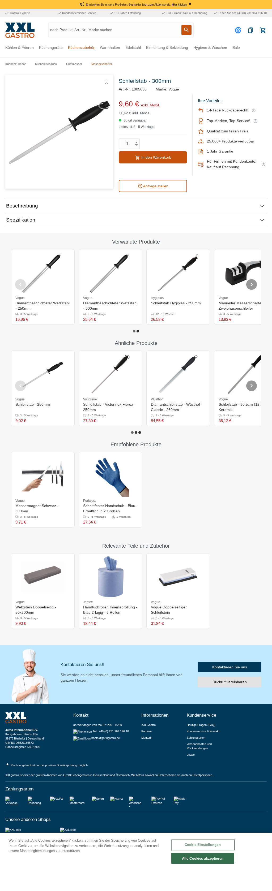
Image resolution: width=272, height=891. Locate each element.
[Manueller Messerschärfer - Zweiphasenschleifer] (246, 273)
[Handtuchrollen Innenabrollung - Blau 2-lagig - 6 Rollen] (110, 577)
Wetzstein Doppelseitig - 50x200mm (35, 610)
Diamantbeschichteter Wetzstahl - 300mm (110, 305)
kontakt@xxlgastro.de (105, 737)
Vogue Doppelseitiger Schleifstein (169, 610)
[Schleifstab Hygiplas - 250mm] (178, 273)
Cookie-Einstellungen (203, 845)
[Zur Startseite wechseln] (20, 30)
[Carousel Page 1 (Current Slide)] (134, 331)
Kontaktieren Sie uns (229, 667)
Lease (191, 754)
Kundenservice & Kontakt (203, 731)
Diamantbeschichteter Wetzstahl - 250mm (42, 305)
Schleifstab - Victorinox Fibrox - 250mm (109, 407)
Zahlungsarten (196, 737)
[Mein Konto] (238, 30)
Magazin (146, 737)
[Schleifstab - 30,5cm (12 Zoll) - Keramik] (246, 374)
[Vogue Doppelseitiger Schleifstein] (178, 577)
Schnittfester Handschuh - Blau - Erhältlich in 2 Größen (110, 508)
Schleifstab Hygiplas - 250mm (176, 303)
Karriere (146, 731)
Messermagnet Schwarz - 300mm (36, 508)
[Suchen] (186, 30)
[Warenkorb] (263, 30)
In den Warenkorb (155, 157)
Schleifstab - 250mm (32, 404)
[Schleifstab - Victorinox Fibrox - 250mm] (110, 374)
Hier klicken (179, 4)
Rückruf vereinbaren (229, 682)
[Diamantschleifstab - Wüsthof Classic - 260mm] (178, 374)
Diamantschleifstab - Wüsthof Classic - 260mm (175, 407)
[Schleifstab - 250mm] (43, 374)
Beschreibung (22, 206)
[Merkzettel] (250, 30)
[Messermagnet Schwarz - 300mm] (43, 475)
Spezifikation (20, 220)
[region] (136, 862)
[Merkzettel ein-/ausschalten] (106, 81)
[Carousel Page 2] (138, 331)
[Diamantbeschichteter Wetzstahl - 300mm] (110, 273)
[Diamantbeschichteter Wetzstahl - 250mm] (43, 273)
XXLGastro (148, 724)
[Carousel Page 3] (139, 432)
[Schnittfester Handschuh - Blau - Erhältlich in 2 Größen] (110, 475)
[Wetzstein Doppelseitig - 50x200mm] (43, 577)
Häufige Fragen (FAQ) (201, 724)
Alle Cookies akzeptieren (202, 858)
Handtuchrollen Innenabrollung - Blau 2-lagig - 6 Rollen (110, 610)
